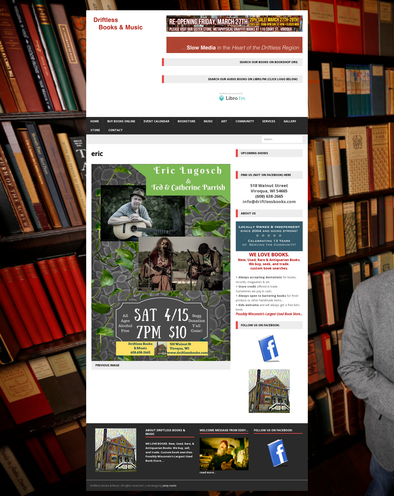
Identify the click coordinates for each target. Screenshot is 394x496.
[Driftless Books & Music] (121, 23)
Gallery (290, 121)
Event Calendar (156, 121)
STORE (95, 130)
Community (245, 121)
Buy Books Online (121, 121)
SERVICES (268, 121)
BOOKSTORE (186, 121)
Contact (115, 130)
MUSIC (208, 121)
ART (224, 121)
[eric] (160, 359)
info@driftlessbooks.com (269, 201)
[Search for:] (282, 139)
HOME (94, 121)
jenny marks (169, 485)
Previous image (107, 365)
